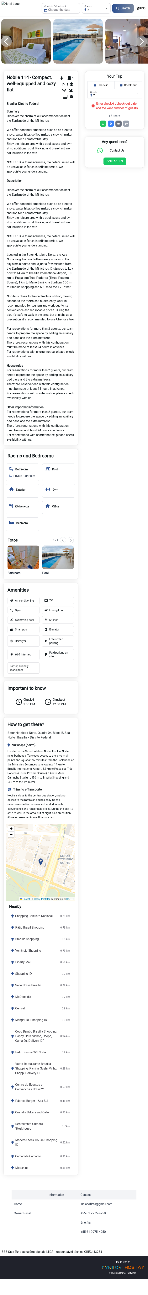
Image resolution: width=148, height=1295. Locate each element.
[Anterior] (63, 540)
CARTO (70, 898)
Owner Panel (22, 1213)
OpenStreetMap (42, 898)
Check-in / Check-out (55, 6)
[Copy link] (126, 124)
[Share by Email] (118, 124)
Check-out (130, 85)
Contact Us (115, 161)
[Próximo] (71, 540)
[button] (40, 862)
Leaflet (26, 898)
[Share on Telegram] (111, 124)
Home (18, 1204)
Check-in (103, 85)
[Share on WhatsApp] (103, 124)
